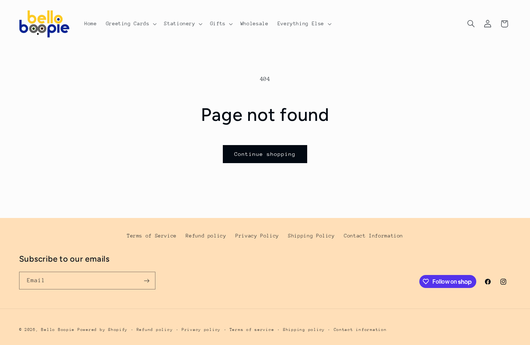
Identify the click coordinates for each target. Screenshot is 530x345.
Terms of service (252, 329)
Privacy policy (201, 329)
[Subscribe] (146, 280)
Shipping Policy (311, 236)
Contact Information (373, 236)
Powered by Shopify (103, 329)
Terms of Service (152, 236)
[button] (130, 24)
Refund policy (206, 236)
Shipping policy (304, 329)
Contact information (360, 329)
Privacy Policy (257, 236)
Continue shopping (265, 154)
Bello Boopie (58, 329)
